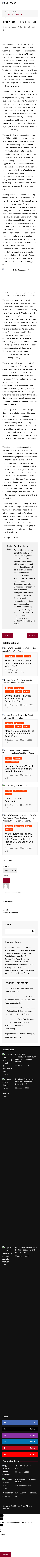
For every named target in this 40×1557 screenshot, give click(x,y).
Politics (27, 656)
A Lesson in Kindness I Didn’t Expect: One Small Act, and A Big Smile (20, 1000)
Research (9, 829)
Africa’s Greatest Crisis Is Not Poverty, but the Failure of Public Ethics (19, 733)
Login (5, 863)
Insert (5, 1555)
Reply (3, 1534)
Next (31, 636)
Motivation (18, 758)
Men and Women (20, 791)
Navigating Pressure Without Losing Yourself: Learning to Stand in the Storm (19, 769)
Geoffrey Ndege (10, 27)
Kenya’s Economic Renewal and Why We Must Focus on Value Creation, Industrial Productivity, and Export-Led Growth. (19, 839)
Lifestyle (7, 30)
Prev (9, 636)
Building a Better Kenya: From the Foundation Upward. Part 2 (24, 1081)
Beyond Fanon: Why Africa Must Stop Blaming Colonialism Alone (18, 698)
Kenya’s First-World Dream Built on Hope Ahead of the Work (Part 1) (18, 663)
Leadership (9, 691)
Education (9, 688)
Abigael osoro (10, 1034)
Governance (10, 656)
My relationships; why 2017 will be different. (19, 1493)
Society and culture (12, 762)
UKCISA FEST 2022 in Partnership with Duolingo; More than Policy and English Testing (20, 1011)
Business (9, 826)
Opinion (19, 656)
